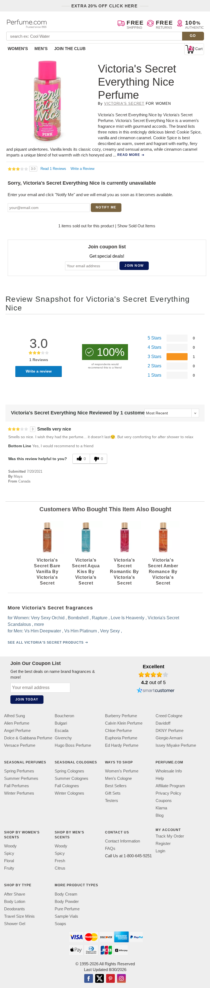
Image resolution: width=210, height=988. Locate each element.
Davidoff (163, 723)
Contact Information (122, 841)
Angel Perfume (17, 730)
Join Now (134, 266)
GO (193, 36)
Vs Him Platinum (80, 631)
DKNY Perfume (169, 730)
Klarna (161, 808)
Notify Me (106, 207)
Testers (111, 800)
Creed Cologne (169, 715)
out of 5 (153, 682)
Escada (61, 730)
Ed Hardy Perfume (121, 745)
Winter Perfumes (19, 793)
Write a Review (82, 169)
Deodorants (14, 908)
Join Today (26, 699)
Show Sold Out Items (136, 225)
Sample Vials (66, 916)
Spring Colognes (69, 771)
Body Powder (67, 901)
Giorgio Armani (169, 738)
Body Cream (66, 894)
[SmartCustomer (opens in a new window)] (155, 691)
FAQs (110, 848)
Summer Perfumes (21, 778)
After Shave (14, 894)
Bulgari (61, 723)
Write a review (39, 371)
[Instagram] (121, 979)
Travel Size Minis (19, 916)
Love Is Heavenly (127, 617)
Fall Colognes (67, 785)
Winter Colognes (69, 793)
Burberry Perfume (121, 715)
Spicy (9, 853)
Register (163, 843)
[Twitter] (99, 979)
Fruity (9, 868)
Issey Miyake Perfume (176, 745)
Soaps (60, 923)
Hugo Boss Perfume (73, 745)
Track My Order (170, 836)
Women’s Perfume (121, 771)
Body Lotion (14, 901)
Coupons (164, 800)
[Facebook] (88, 979)
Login (160, 850)
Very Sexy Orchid (48, 617)
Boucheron (64, 715)
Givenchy (63, 738)
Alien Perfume (16, 723)
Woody (10, 846)
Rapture (99, 617)
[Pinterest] (110, 979)
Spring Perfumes (19, 771)
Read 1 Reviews (53, 169)
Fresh (60, 861)
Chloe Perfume (118, 730)
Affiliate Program (170, 785)
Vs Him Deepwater (42, 631)
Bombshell (78, 617)
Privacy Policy (168, 793)
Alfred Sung (14, 715)
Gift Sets (113, 793)
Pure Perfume (67, 908)
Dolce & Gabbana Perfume (28, 738)
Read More (128, 155)
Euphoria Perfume (121, 738)
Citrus (60, 868)
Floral (9, 861)
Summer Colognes (71, 778)
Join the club (70, 48)
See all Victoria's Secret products (46, 642)
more (39, 624)
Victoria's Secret (124, 103)
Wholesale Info (169, 771)
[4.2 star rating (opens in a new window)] (153, 674)
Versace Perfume (19, 745)
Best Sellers (116, 785)
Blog (160, 815)
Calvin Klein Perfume (123, 723)
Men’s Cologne (118, 778)
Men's (41, 48)
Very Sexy (110, 631)
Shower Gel (14, 923)
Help (160, 778)
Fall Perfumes (16, 785)
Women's (18, 48)
